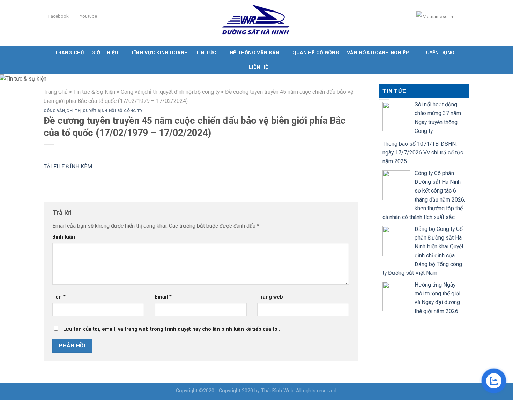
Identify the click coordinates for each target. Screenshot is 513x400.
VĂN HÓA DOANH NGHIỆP (378, 52)
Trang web (270, 297)
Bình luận (63, 237)
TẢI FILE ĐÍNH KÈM (68, 166)
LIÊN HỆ (258, 67)
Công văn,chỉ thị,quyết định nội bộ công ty (93, 110)
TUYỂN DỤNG (438, 52)
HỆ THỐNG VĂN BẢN (255, 52)
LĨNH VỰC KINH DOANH (160, 52)
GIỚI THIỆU (104, 52)
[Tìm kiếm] (467, 17)
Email (163, 297)
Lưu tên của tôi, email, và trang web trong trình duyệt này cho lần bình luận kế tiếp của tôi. (171, 329)
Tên (59, 297)
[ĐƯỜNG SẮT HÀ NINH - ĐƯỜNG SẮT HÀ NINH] (256, 23)
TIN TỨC (205, 52)
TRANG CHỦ (69, 52)
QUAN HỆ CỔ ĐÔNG (315, 52)
